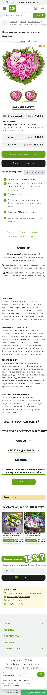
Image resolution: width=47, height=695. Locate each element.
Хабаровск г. (32, 2)
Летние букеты (12, 668)
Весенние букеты (31, 668)
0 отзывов (20, 42)
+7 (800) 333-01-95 (15, 600)
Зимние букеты (12, 664)
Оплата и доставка (28, 232)
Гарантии (12, 237)
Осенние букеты (31, 664)
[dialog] (29, 8)
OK (40, 674)
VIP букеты (29, 660)
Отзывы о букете (29, 237)
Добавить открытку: (12, 172)
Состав (10, 232)
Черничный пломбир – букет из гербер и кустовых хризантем (12, 534)
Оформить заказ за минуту (22, 154)
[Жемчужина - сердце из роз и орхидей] (30, 96)
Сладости (15, 660)
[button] (34, 692)
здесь (43, 565)
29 (10, 537)
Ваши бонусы (14, 190)
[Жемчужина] (16, 96)
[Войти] (42, 8)
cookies (18, 673)
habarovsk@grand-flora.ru (18, 597)
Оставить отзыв (22, 482)
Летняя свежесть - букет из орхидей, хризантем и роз (33, 534)
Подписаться (26, 578)
